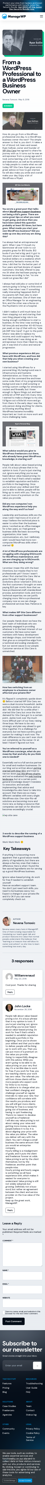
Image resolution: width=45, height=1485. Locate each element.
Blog (4, 1392)
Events (5, 1433)
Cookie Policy (33, 1433)
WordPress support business (25, 211)
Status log (31, 1414)
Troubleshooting (34, 1383)
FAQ (28, 1392)
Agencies (7, 1414)
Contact (30, 1410)
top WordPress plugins (28, 773)
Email (5, 1284)
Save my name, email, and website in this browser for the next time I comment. (22, 1313)
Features (7, 1383)
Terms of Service (30, 1439)
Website (6, 1298)
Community (8, 1428)
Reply (10, 992)
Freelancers (8, 1410)
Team (29, 1406)
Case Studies (9, 1406)
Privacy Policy (33, 1428)
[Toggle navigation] (41, 16)
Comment (7, 1240)
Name (5, 1270)
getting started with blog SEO (21, 769)
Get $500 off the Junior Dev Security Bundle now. (25, 8)
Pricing (5, 1387)
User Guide (31, 1387)
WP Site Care (9, 150)
